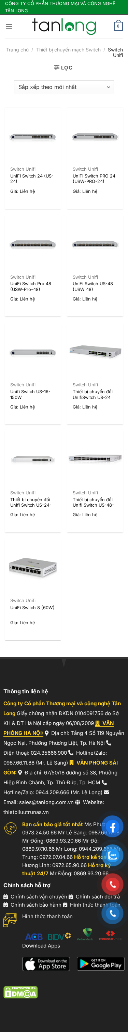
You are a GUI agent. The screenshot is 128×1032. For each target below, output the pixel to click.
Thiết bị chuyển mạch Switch (68, 49)
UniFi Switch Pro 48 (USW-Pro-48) (30, 286)
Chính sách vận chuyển (39, 896)
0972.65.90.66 (69, 865)
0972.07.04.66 (56, 857)
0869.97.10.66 (38, 849)
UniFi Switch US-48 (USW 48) (93, 286)
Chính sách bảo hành (36, 905)
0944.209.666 (52, 792)
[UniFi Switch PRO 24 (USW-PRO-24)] (95, 135)
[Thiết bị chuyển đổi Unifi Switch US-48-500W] (95, 459)
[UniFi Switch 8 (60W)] (33, 567)
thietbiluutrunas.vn (26, 812)
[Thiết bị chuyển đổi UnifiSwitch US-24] (95, 351)
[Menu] (9, 26)
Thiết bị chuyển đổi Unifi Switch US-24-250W (31, 505)
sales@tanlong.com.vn (46, 802)
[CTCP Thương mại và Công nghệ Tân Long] (64, 26)
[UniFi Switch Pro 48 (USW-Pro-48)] (33, 243)
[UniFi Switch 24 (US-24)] (33, 135)
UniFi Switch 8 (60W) (32, 607)
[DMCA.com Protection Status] (20, 992)
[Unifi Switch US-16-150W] (33, 351)
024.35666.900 (49, 753)
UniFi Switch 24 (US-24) (32, 178)
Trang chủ (17, 49)
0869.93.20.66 (63, 840)
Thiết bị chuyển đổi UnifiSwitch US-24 (93, 394)
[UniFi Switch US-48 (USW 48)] (95, 243)
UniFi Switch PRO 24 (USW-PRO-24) (94, 178)
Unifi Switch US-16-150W (30, 394)
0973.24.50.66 (39, 832)
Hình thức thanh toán (95, 905)
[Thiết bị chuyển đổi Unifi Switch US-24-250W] (33, 459)
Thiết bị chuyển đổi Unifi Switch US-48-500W (93, 505)
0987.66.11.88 (18, 762)
